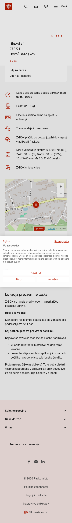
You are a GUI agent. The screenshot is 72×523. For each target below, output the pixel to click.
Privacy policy (62, 241)
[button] (8, 241)
